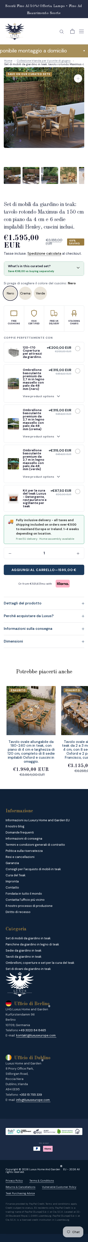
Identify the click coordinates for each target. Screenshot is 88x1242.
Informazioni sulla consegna (28, 628)
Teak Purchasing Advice (20, 1193)
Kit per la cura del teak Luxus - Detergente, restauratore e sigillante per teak (34, 498)
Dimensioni (13, 641)
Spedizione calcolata (44, 253)
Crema (25, 293)
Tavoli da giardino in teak (24, 957)
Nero (10, 293)
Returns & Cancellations (20, 1187)
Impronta (12, 881)
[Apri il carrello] (72, 31)
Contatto (12, 887)
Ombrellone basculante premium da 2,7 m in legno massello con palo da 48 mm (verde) (33, 459)
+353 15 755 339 (30, 1095)
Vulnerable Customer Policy (59, 1187)
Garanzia (12, 863)
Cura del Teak (16, 875)
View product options (38, 396)
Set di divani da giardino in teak (28, 969)
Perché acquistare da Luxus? (29, 616)
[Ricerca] (62, 31)
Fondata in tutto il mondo (24, 894)
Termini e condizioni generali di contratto (35, 845)
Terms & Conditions (41, 1180)
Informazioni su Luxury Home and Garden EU (38, 820)
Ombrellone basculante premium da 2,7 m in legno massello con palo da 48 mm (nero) (33, 379)
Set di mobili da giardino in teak (28, 938)
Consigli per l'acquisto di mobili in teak (33, 869)
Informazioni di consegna (24, 839)
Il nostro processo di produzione (29, 906)
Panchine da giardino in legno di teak (32, 944)
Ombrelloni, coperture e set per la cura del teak (40, 963)
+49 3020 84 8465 (32, 1030)
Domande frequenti (20, 832)
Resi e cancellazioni (20, 857)
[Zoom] (78, 78)
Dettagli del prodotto (23, 603)
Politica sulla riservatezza (24, 851)
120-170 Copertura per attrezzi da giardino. (32, 352)
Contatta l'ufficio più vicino (25, 900)
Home (8, 61)
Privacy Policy (14, 1180)
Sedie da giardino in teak (24, 950)
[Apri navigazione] (81, 31)
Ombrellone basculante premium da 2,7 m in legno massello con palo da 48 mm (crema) (33, 419)
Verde (40, 293)
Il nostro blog (15, 826)
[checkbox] (77, 348)
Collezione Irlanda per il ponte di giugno (44, 61)
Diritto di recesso (18, 912)
